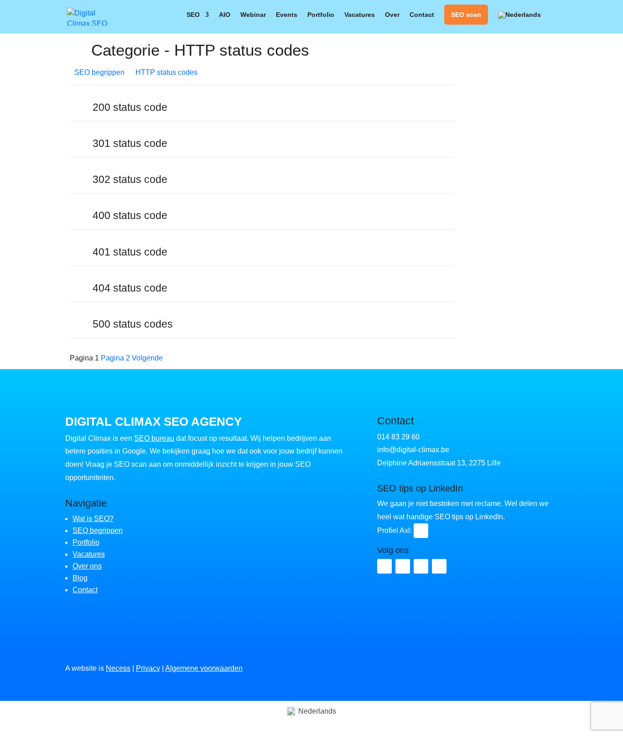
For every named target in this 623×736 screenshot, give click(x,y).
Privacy (148, 668)
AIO (224, 14)
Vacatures (359, 14)
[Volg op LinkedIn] (421, 530)
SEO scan (466, 14)
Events (286, 14)
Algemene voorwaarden (204, 668)
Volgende (147, 358)
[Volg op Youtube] (439, 566)
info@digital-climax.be (413, 450)
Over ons (87, 566)
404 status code (130, 288)
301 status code (130, 143)
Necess (118, 668)
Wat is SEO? (93, 518)
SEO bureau (154, 438)
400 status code (130, 215)
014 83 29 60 (398, 437)
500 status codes (133, 324)
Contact (422, 14)
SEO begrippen (98, 530)
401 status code (130, 252)
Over (392, 14)
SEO (193, 14)
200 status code (130, 107)
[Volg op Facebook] (402, 566)
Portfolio (320, 14)
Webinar (253, 14)
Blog (80, 578)
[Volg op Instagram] (421, 566)
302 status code (130, 179)
